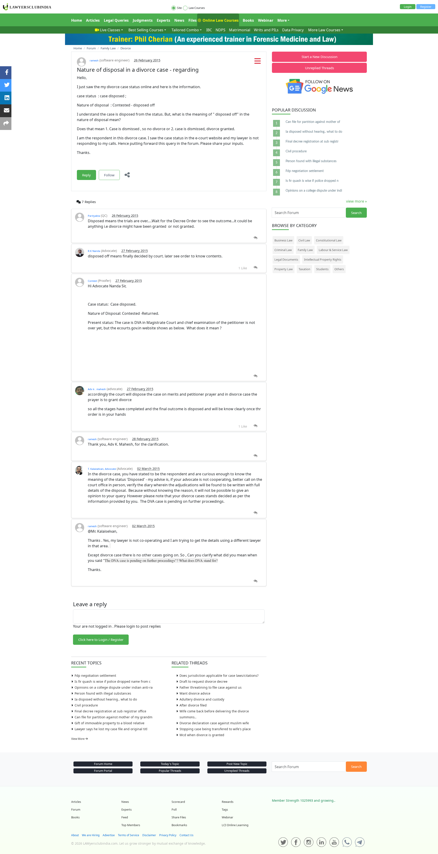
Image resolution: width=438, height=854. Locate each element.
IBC (209, 29)
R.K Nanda (94, 251)
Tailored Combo (185, 29)
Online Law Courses (220, 20)
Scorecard (178, 802)
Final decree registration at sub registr (312, 141)
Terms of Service (128, 835)
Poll (174, 809)
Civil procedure (86, 705)
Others (339, 269)
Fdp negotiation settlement (95, 675)
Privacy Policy (167, 835)
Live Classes (110, 29)
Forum (75, 809)
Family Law (305, 250)
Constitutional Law (329, 240)
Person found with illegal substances (103, 693)
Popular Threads (170, 771)
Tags (225, 809)
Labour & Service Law (333, 250)
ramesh (94, 60)
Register (425, 7)
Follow (109, 175)
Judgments (143, 20)
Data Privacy (293, 29)
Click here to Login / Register (100, 639)
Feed (124, 817)
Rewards (227, 802)
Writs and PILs (266, 29)
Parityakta (94, 215)
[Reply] (255, 238)
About (75, 835)
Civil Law (304, 240)
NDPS (220, 29)
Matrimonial (239, 29)
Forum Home (103, 764)
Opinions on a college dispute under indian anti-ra (114, 687)
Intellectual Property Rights (322, 259)
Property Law (283, 269)
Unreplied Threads (319, 68)
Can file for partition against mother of (313, 122)
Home (76, 20)
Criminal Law (283, 250)
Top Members (130, 825)
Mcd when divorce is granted (202, 735)
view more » (356, 201)
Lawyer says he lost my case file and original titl (111, 729)
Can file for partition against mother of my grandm (113, 717)
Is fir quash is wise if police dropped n (312, 180)
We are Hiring (90, 835)
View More (78, 739)
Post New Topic (237, 764)
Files (192, 20)
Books (248, 20)
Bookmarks (179, 825)
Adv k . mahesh (97, 389)
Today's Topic (170, 764)
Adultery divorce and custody (202, 699)
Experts (163, 20)
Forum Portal (103, 771)
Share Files (179, 817)
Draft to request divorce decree (203, 681)
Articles (93, 20)
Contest (92, 281)
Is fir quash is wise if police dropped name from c (113, 681)
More (282, 20)
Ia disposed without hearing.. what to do (106, 699)
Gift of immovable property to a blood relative (109, 723)
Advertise (109, 835)
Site (179, 8)
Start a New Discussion (319, 56)
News (179, 20)
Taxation (304, 269)
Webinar (265, 20)
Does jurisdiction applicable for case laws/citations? (219, 675)
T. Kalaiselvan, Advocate (102, 469)
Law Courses (197, 8)
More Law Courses (324, 29)
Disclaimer (149, 835)
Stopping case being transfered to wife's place (215, 729)
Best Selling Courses (145, 29)
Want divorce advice (195, 693)
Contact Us (186, 835)
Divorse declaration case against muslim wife (214, 723)
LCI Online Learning (235, 825)
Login (408, 7)
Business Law (283, 240)
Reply (86, 175)
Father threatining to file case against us (211, 687)
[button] (257, 62)
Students (322, 269)
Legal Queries (116, 20)
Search (356, 212)
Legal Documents (286, 259)
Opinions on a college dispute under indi (314, 190)
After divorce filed (193, 705)
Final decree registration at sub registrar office (110, 711)
